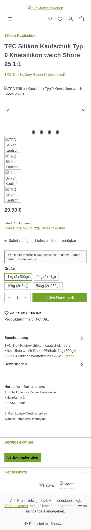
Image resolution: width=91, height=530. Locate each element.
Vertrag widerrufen (22, 457)
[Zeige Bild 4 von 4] (57, 132)
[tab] (44, 347)
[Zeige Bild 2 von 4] (41, 132)
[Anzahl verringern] (9, 297)
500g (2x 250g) (48, 286)
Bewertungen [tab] (15, 364)
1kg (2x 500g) (18, 277)
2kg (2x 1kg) (46, 277)
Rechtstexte (15, 472)
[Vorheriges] (7, 111)
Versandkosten (16, 506)
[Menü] (9, 18)
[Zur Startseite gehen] (45, 8)
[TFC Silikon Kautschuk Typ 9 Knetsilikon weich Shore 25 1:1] (45, 111)
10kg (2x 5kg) (17, 286)
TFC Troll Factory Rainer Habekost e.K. (35, 74)
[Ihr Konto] (70, 18)
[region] (45, 144)
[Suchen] (49, 18)
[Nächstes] (83, 111)
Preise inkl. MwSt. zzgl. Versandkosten (34, 228)
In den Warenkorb (59, 297)
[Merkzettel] (60, 18)
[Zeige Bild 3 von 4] (49, 132)
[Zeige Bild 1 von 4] (33, 132)
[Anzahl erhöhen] (26, 297)
